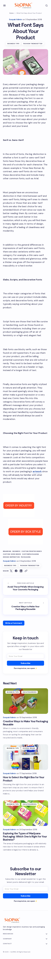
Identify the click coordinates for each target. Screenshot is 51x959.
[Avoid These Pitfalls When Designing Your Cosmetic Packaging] (25, 586)
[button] (4, 5)
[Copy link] (26, 570)
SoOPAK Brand (29, 748)
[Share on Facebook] (16, 570)
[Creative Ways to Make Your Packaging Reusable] (25, 606)
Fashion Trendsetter (32, 43)
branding (7, 551)
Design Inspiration (11, 557)
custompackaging (30, 554)
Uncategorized (29, 692)
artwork (37, 471)
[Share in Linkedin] (21, 570)
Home (11, 13)
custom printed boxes (32, 551)
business (16, 551)
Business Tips (13, 43)
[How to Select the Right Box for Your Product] (25, 757)
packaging (26, 557)
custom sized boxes (12, 554)
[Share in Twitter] (11, 570)
